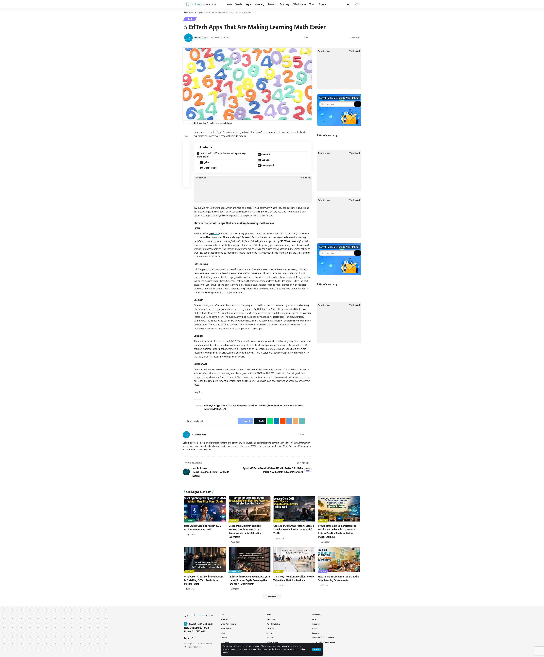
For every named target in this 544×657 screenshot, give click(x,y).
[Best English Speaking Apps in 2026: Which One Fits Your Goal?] (205, 508)
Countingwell (267, 165)
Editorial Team (200, 37)
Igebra (206, 162)
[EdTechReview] (200, 4)
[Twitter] (306, 434)
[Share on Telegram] (333, 37)
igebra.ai (214, 233)
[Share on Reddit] (329, 37)
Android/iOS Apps (212, 405)
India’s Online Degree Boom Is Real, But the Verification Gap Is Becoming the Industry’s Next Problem (249, 580)
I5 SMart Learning (290, 241)
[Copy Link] (342, 37)
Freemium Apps (275, 405)
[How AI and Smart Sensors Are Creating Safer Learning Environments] (339, 559)
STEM (223, 409)
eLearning (234, 571)
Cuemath (265, 154)
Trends (190, 19)
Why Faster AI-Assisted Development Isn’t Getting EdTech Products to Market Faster (204, 580)
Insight (233, 521)
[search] (344, 4)
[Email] (337, 37)
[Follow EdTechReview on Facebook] (321, 141)
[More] (346, 37)
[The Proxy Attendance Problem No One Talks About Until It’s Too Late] (294, 559)
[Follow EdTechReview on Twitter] (328, 141)
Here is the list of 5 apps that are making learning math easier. (221, 155)
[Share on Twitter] (315, 37)
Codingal (265, 159)
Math (216, 409)
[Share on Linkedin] (324, 37)
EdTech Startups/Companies (234, 405)
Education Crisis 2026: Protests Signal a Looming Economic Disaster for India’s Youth (293, 529)
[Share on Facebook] (311, 37)
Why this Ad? (306, 178)
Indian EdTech (290, 405)
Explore (322, 4)
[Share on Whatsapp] (320, 37)
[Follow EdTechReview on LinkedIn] (351, 141)
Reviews (189, 521)
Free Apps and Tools (257, 405)
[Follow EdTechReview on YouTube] (336, 141)
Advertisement (200, 178)
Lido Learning (210, 167)
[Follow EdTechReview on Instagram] (343, 141)
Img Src (198, 392)
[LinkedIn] (310, 434)
